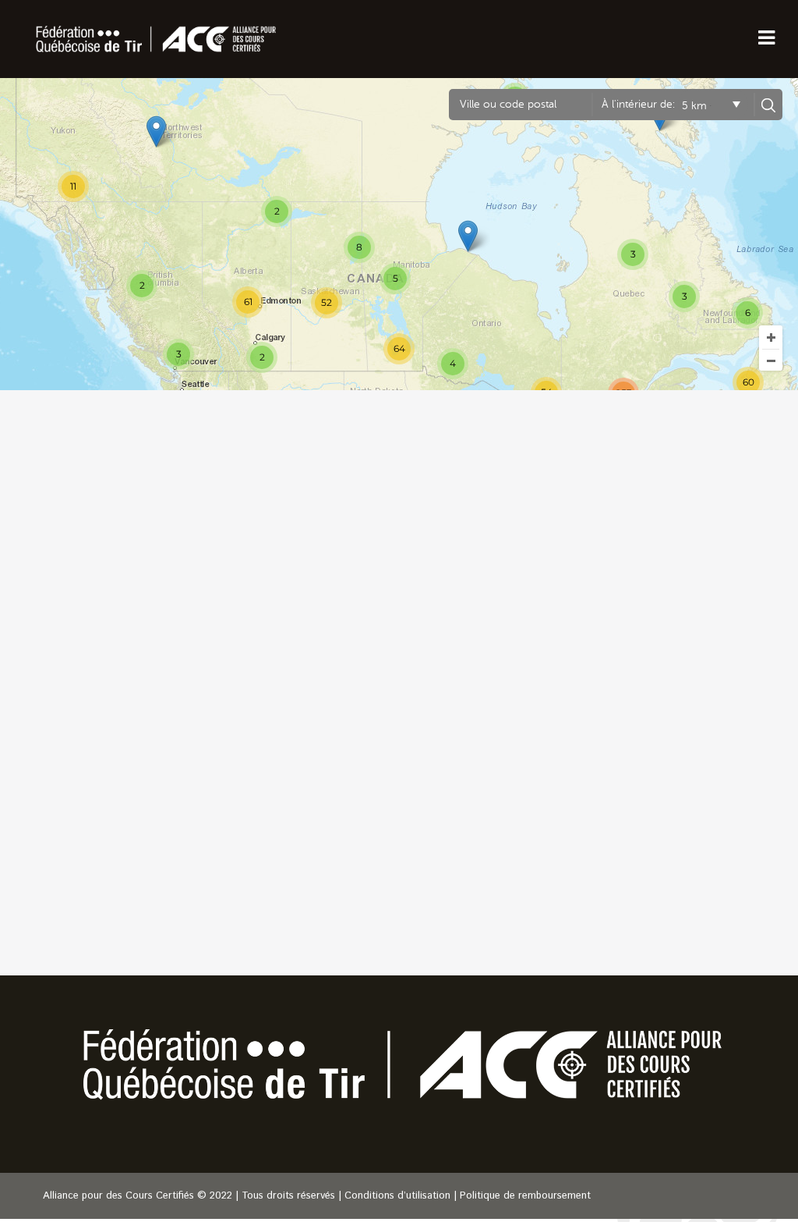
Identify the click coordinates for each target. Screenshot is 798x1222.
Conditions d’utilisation (397, 1195)
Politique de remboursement (525, 1195)
